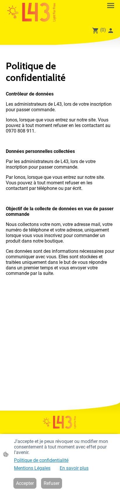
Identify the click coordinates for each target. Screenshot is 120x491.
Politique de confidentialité (41, 460)
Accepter (25, 483)
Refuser (51, 483)
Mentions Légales (32, 468)
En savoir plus (74, 468)
